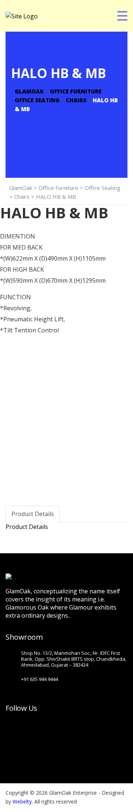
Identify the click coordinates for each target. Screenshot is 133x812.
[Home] (22, 15)
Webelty (22, 801)
